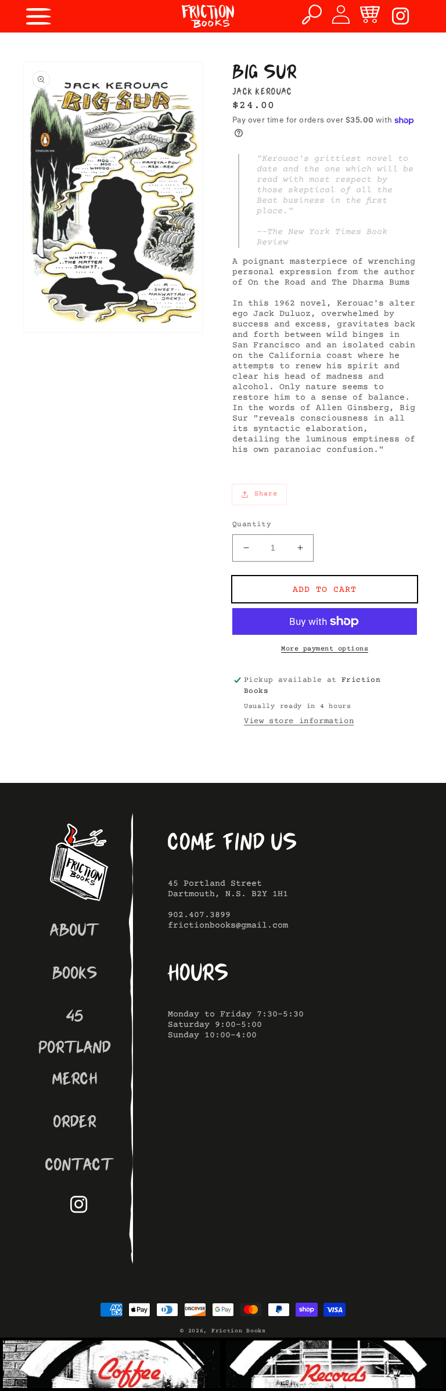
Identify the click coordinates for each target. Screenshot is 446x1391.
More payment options (324, 649)
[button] (38, 16)
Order (74, 1124)
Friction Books (238, 1331)
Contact (79, 1167)
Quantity (251, 524)
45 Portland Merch (74, 1049)
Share (266, 494)
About (75, 932)
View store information (299, 721)
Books (75, 975)
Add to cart (325, 590)
